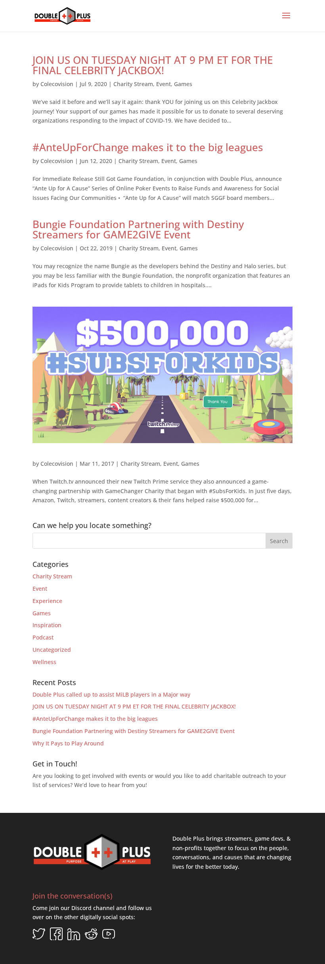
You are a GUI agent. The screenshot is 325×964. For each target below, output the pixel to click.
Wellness (44, 662)
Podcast (43, 637)
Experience (47, 601)
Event (163, 84)
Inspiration (46, 625)
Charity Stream (133, 84)
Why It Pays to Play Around (68, 743)
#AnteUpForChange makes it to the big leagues (147, 147)
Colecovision (56, 84)
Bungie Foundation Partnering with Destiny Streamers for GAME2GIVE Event (138, 229)
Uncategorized (51, 649)
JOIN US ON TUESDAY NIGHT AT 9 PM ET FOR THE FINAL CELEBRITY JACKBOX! (152, 65)
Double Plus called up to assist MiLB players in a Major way (111, 694)
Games (183, 84)
